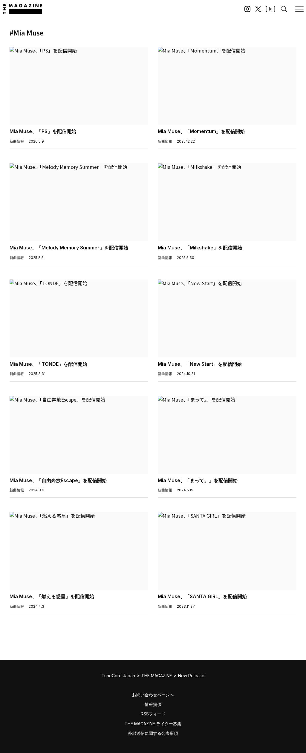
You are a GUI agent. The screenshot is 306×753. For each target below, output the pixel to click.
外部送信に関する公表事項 (153, 733)
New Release (191, 675)
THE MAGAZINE (156, 675)
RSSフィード (153, 713)
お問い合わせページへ (153, 694)
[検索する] (284, 9)
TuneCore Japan (118, 675)
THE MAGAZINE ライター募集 (153, 723)
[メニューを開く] (299, 9)
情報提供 (153, 704)
